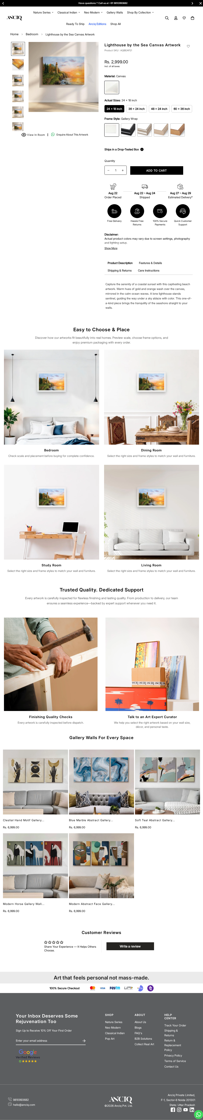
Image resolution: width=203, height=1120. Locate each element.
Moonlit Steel (144, 130)
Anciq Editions (97, 24)
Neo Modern (92, 12)
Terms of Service (175, 1061)
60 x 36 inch (182, 108)
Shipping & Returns (171, 1033)
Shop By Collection (139, 12)
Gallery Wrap (111, 130)
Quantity (109, 160)
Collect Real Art (144, 1044)
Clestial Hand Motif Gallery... (23, 820)
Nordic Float (161, 130)
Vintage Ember (177, 130)
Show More (110, 248)
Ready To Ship (75, 24)
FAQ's (138, 1033)
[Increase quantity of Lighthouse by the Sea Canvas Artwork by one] (123, 170)
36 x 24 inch (136, 108)
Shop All (115, 24)
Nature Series (42, 12)
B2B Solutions (143, 1038)
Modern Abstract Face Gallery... (92, 903)
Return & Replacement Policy (172, 1045)
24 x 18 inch (114, 108)
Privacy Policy (173, 1055)
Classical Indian (67, 12)
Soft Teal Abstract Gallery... (155, 820)
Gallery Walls (115, 12)
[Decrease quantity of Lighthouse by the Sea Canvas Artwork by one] (108, 170)
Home (14, 34)
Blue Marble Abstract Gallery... (91, 820)
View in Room (34, 134)
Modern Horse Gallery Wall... (24, 903)
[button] (191, 18)
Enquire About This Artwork (72, 134)
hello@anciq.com (24, 1104)
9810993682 (21, 1099)
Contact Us (171, 1066)
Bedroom (32, 34)
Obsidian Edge (128, 130)
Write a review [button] (130, 946)
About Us (140, 1022)
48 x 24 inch (159, 108)
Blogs (138, 1027)
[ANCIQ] (14, 18)
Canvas (111, 87)
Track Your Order (175, 1025)
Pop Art (109, 1038)
